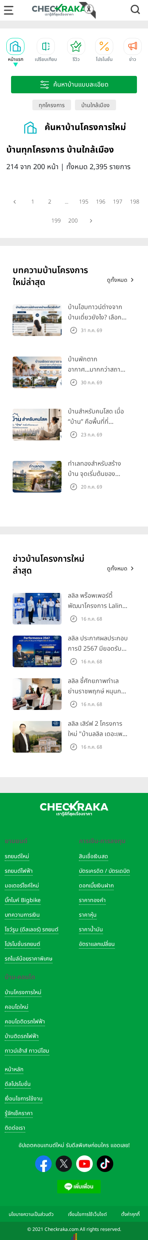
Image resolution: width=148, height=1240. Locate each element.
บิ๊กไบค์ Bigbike (23, 900)
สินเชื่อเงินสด (93, 856)
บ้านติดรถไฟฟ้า (22, 1036)
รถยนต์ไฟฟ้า (19, 871)
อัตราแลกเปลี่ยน (97, 944)
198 (134, 202)
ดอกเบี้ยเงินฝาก (96, 885)
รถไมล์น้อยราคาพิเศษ (28, 959)
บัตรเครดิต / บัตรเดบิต (104, 871)
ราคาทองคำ (92, 900)
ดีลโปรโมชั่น (18, 1084)
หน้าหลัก (14, 1069)
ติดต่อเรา (15, 1128)
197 (117, 202)
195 (83, 202)
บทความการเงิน (22, 915)
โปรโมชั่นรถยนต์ (22, 944)
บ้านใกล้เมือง (95, 105)
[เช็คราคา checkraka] (59, 10)
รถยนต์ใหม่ (17, 856)
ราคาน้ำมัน (91, 929)
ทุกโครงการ (52, 105)
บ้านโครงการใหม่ (23, 992)
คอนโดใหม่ (16, 1007)
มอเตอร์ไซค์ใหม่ (22, 885)
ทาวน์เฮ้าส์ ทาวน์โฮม (27, 1051)
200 (73, 221)
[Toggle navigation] (8, 10)
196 (100, 202)
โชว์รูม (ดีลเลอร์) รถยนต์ (31, 929)
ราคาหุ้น (88, 915)
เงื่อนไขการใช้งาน (24, 1099)
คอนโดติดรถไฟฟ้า (25, 1021)
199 (56, 221)
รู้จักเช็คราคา (19, 1113)
